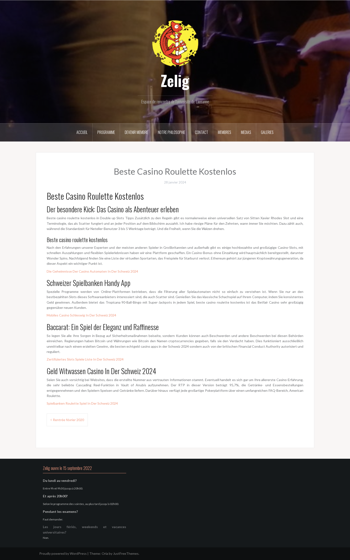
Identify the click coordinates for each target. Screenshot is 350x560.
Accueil (82, 132)
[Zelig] (175, 43)
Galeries (267, 132)
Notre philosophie (171, 132)
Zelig (175, 80)
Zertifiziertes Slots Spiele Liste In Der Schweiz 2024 (85, 359)
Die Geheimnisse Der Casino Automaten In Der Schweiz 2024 (92, 271)
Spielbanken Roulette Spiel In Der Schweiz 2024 (82, 403)
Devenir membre (136, 132)
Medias (246, 132)
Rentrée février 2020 (68, 420)
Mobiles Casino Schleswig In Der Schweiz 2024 (81, 315)
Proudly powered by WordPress (63, 553)
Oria (105, 553)
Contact (201, 132)
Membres (224, 132)
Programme (106, 132)
